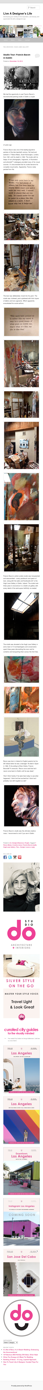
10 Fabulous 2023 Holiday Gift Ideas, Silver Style (20, 1355)
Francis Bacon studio (30, 845)
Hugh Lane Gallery (9, 847)
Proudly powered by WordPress (21, 1386)
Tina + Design (20, 847)
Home (6, 40)
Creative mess (17, 845)
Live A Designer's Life (17, 13)
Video (20, 40)
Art (11, 843)
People (27, 843)
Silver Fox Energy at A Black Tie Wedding (18, 1357)
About (13, 40)
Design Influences (18, 843)
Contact (27, 40)
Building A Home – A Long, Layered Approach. (20, 1359)
